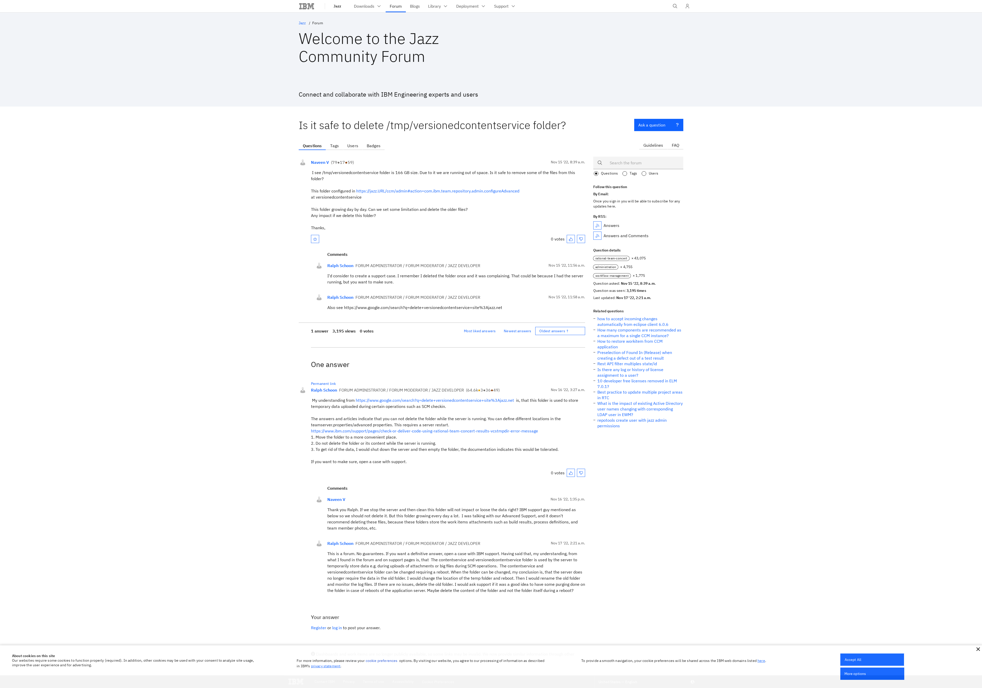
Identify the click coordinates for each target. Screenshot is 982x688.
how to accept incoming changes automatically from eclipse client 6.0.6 (632, 321)
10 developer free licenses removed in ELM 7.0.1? (637, 383)
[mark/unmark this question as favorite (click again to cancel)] (315, 239)
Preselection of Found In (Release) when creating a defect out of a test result (634, 355)
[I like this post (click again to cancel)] (571, 239)
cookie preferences (382, 660)
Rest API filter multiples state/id (627, 363)
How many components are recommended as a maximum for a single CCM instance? (639, 332)
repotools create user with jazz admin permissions (632, 423)
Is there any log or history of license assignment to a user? (630, 372)
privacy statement (326, 666)
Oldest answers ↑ (554, 331)
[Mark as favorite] (315, 239)
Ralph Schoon (340, 265)
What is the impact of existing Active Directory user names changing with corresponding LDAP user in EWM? (640, 409)
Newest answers (517, 331)
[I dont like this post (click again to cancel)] (581, 239)
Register (318, 627)
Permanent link (323, 383)
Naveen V (320, 162)
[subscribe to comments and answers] (597, 236)
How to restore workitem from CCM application (630, 344)
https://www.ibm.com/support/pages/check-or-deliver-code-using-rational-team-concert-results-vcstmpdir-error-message (424, 430)
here (761, 660)
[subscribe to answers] (597, 225)
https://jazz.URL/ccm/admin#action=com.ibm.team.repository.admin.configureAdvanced (437, 190)
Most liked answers (480, 331)
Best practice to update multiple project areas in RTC (640, 394)
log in (337, 627)
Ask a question (651, 125)
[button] (978, 649)
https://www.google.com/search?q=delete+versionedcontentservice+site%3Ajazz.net (435, 400)
